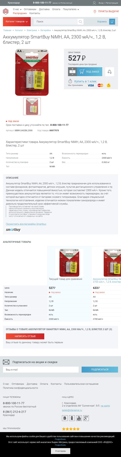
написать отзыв (25, 336)
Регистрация (112, 3)
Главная (7, 30)
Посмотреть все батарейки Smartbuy (26, 224)
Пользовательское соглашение (81, 384)
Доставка (44, 9)
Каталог (19, 30)
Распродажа (20, 13)
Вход (101, 3)
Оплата (56, 9)
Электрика (32, 30)
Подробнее (60, 439)
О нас (6, 384)
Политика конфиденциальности (20, 388)
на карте (105, 405)
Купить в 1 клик (85, 81)
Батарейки (46, 30)
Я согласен (60, 451)
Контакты (34, 13)
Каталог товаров (16, 21)
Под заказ (92, 71)
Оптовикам (30, 9)
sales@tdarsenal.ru (72, 410)
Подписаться (99, 369)
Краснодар (14, 2)
